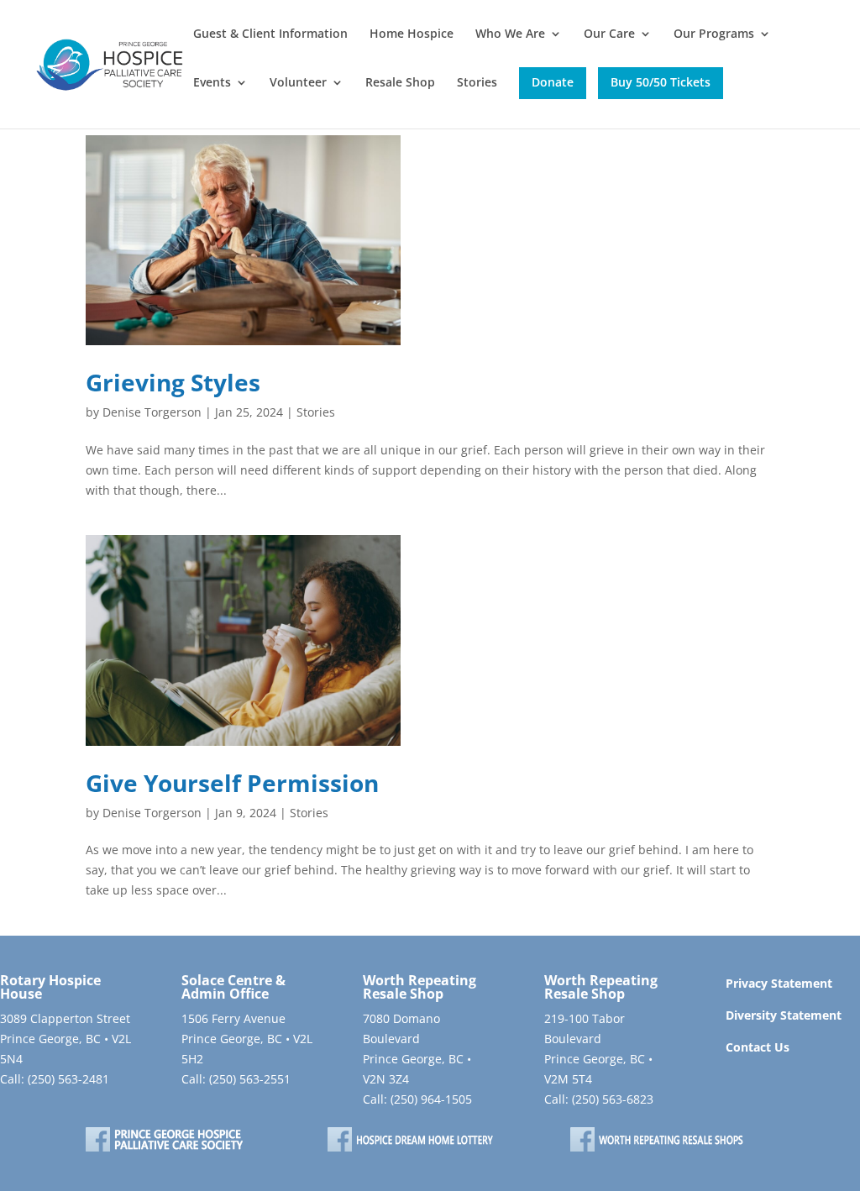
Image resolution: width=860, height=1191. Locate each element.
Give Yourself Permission (232, 783)
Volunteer (298, 83)
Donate (553, 82)
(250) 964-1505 (431, 1099)
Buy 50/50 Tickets (661, 82)
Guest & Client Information (270, 34)
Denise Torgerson (152, 412)
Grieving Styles (173, 382)
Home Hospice (412, 34)
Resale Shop (400, 83)
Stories (477, 83)
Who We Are (510, 34)
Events (212, 83)
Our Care (609, 34)
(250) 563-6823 (612, 1099)
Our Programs (714, 34)
